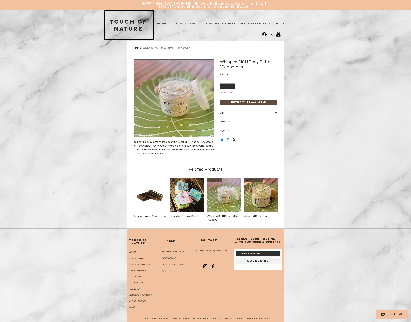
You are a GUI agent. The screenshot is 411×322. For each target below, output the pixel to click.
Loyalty (132, 307)
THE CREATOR (136, 282)
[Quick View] (150, 195)
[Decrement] (222, 86)
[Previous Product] (129, 195)
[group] (205, 202)
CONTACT (134, 289)
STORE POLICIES (137, 301)
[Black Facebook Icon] (212, 266)
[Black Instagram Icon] (205, 266)
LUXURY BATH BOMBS (140, 264)
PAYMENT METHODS (172, 264)
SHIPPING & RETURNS (140, 295)
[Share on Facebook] (222, 140)
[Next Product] (282, 195)
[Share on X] (234, 140)
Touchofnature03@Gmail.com (210, 250)
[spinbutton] (227, 86)
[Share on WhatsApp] (228, 140)
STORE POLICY (169, 258)
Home (137, 48)
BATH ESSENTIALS (138, 270)
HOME (132, 252)
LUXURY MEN (136, 276)
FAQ (164, 271)
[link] (278, 34)
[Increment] (232, 86)
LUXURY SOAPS (136, 258)
